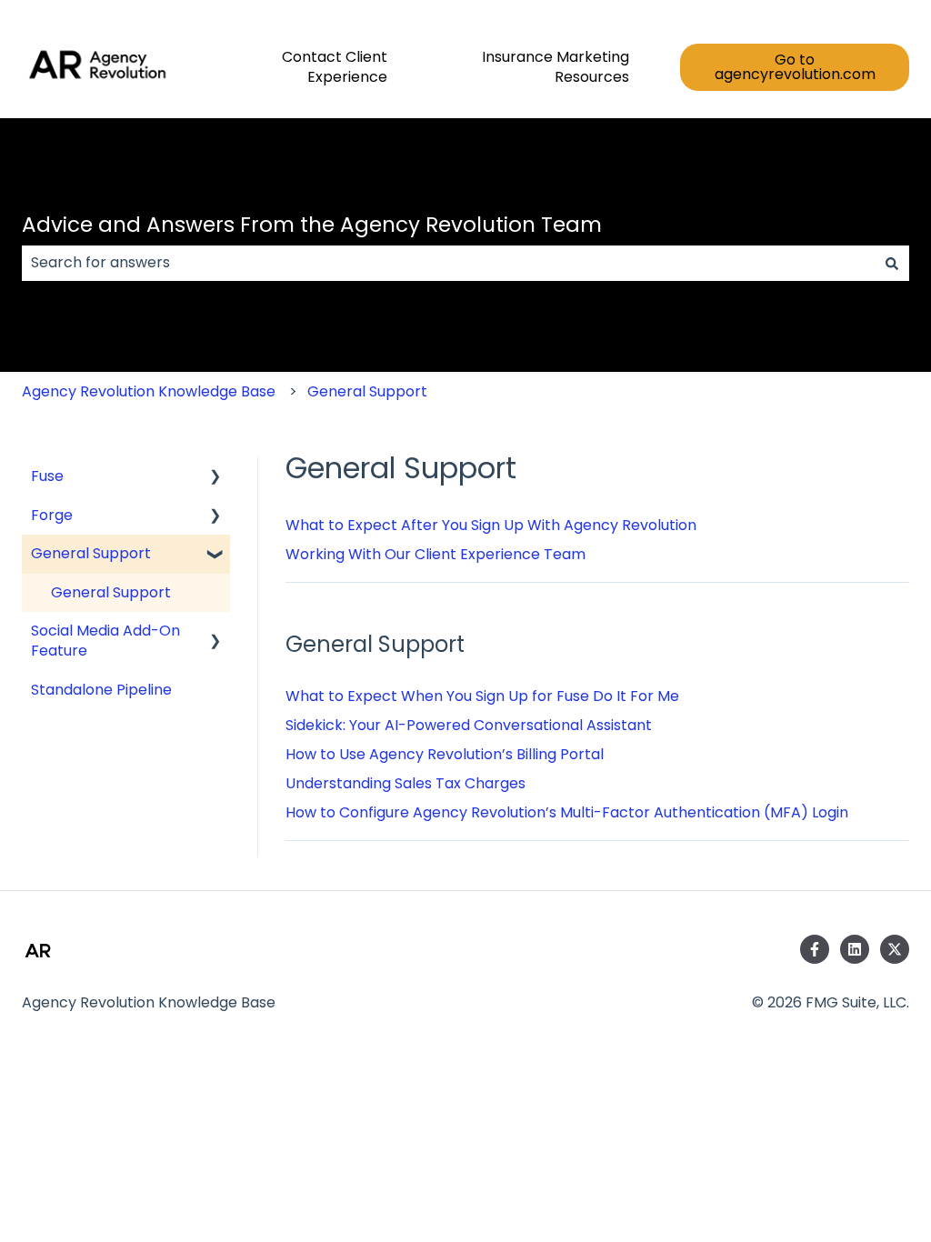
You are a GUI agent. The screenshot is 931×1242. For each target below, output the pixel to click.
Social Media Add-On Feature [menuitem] (105, 640)
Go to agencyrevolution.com (795, 67)
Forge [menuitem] (52, 515)
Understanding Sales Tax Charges (405, 783)
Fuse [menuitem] (47, 476)
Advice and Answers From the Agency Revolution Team (312, 224)
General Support (367, 391)
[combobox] (448, 262)
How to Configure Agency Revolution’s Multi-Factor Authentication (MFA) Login (566, 812)
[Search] (892, 262)
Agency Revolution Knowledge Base (148, 391)
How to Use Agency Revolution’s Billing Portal (444, 754)
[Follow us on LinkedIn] (854, 949)
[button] (215, 477)
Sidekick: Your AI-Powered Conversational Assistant (468, 725)
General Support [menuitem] (91, 553)
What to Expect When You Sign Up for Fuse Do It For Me (482, 696)
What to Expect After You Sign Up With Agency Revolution (490, 525)
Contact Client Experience (334, 67)
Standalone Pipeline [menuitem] (101, 689)
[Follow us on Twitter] (894, 949)
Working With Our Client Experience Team (435, 554)
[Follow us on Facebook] (814, 949)
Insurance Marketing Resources (555, 67)
